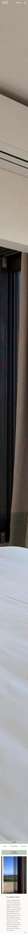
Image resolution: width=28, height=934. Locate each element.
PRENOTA (19, 3)
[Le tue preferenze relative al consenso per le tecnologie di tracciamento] (25, 932)
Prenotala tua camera (14, 852)
